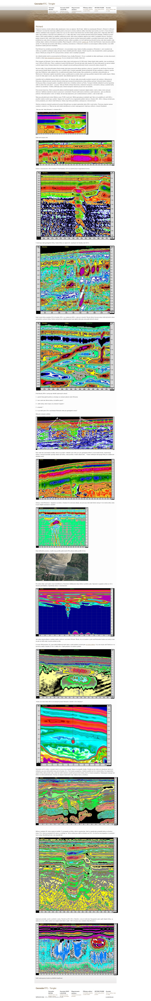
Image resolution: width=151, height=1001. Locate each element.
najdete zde (85, 42)
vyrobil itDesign (109, 997)
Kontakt (111, 9)
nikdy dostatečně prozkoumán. (53, 58)
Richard (46, 14)
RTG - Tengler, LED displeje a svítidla (54, 997)
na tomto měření (90, 644)
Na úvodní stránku (38, 14)
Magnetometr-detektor (76, 10)
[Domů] (44, 4)
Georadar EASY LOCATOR (64, 10)
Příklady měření (88, 9)
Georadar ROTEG (53, 10)
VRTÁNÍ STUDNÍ (99, 9)
